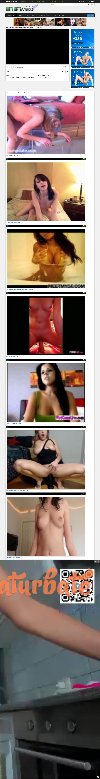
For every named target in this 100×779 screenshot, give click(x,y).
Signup (82, 1)
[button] (93, 1)
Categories (34, 15)
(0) (64, 71)
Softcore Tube (54, 1)
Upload (49, 15)
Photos (20, 15)
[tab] (11, 92)
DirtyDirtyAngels (31, 1)
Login (88, 1)
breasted (23, 77)
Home (9, 15)
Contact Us (61, 15)
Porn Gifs (38, 1)
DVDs (54, 15)
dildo (28, 77)
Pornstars (26, 15)
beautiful (12, 77)
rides (33, 77)
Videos (14, 15)
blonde (17, 77)
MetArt (48, 1)
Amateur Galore (22, 1)
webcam (9, 79)
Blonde (46, 77)
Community (42, 15)
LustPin (43, 1)
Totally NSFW (61, 1)
